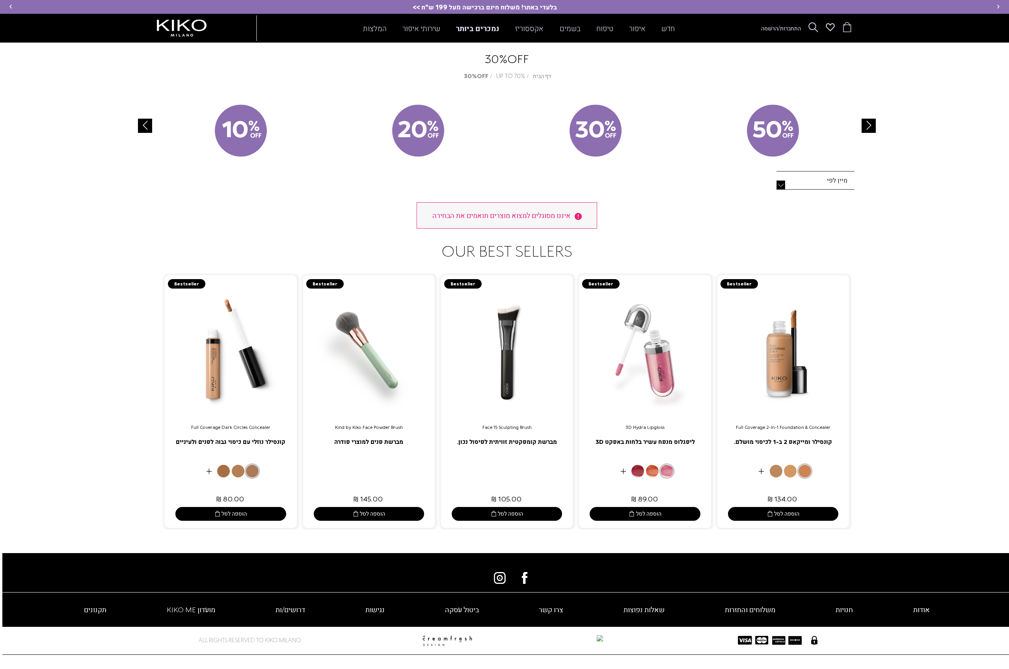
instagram (500, 578)
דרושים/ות (290, 609)
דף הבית (542, 76)
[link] (783, 401)
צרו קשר (551, 609)
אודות (921, 609)
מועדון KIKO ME (191, 609)
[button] (998, 7)
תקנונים (95, 609)
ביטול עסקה (462, 609)
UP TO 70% (510, 76)
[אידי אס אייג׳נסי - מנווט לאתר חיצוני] (549, 638)
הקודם (145, 126)
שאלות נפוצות (644, 609)
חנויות (844, 609)
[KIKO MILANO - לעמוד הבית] (182, 26)
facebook (525, 578)
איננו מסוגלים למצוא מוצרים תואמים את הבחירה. (501, 215)
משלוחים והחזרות (750, 609)
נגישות (375, 609)
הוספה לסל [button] (786, 513)
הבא (869, 126)
